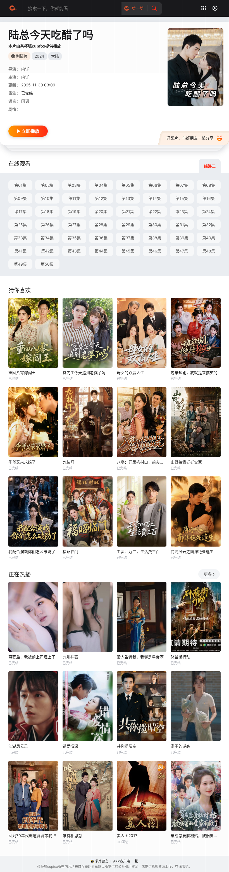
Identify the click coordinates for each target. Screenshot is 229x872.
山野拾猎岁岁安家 (186, 462)
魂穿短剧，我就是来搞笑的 (194, 372)
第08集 (208, 185)
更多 (208, 574)
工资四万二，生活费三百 (138, 551)
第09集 (20, 198)
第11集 (74, 198)
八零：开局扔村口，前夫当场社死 (142, 462)
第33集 (20, 237)
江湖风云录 (18, 746)
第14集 (155, 198)
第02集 (47, 185)
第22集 (155, 211)
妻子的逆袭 (180, 746)
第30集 (154, 224)
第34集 (47, 237)
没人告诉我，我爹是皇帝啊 (140, 656)
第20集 (101, 211)
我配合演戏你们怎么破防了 (31, 551)
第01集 (20, 185)
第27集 (74, 224)
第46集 (154, 251)
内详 (25, 77)
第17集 (21, 211)
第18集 (47, 211)
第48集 (208, 251)
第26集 (47, 224)
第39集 (181, 237)
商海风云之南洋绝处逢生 (192, 551)
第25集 (20, 224)
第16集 (208, 198)
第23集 (181, 211)
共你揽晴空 (126, 746)
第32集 (208, 224)
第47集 (181, 251)
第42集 (47, 251)
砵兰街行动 (180, 656)
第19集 (74, 211)
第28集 (101, 224)
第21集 (128, 211)
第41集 (20, 251)
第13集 (128, 198)
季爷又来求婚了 (22, 462)
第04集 (101, 185)
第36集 (101, 237)
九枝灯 (68, 462)
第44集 (101, 251)
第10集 (47, 198)
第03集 (74, 185)
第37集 (128, 237)
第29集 (128, 224)
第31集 (182, 224)
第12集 (101, 198)
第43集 (74, 251)
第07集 (181, 185)
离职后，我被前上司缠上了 (31, 656)
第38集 (154, 237)
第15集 (182, 198)
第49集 (20, 264)
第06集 (154, 185)
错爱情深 (70, 746)
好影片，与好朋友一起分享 (189, 138)
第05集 (127, 185)
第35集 (74, 237)
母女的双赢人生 (130, 372)
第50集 (47, 264)
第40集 (208, 237)
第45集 (127, 251)
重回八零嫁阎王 (22, 372)
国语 (25, 101)
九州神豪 (70, 656)
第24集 (208, 211)
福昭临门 (70, 551)
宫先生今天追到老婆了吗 (84, 372)
